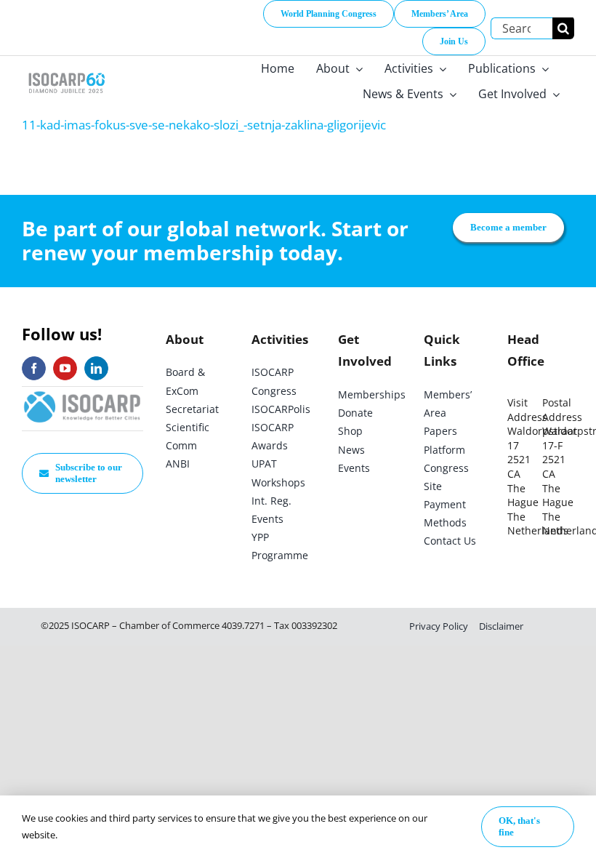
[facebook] (34, 368)
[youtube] (65, 368)
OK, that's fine (519, 826)
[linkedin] (96, 368)
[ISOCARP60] (66, 71)
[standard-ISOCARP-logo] (82, 393)
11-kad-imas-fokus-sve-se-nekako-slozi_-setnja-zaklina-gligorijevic (204, 124)
